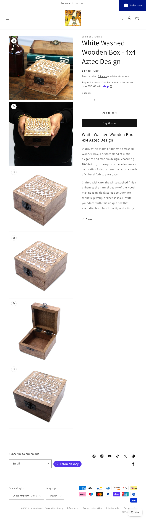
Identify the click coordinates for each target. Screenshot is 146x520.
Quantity (86, 92)
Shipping (102, 76)
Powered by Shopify (54, 508)
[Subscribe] (47, 464)
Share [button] (89, 219)
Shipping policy (113, 508)
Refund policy (73, 508)
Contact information (92, 508)
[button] (7, 18)
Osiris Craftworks (36, 508)
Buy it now (109, 123)
